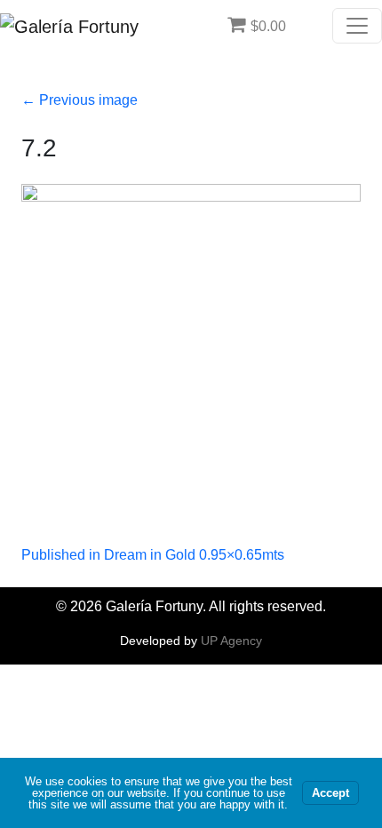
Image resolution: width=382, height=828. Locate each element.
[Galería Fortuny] (69, 25)
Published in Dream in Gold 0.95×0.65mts (152, 554)
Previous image (79, 99)
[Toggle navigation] (357, 26)
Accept (330, 793)
